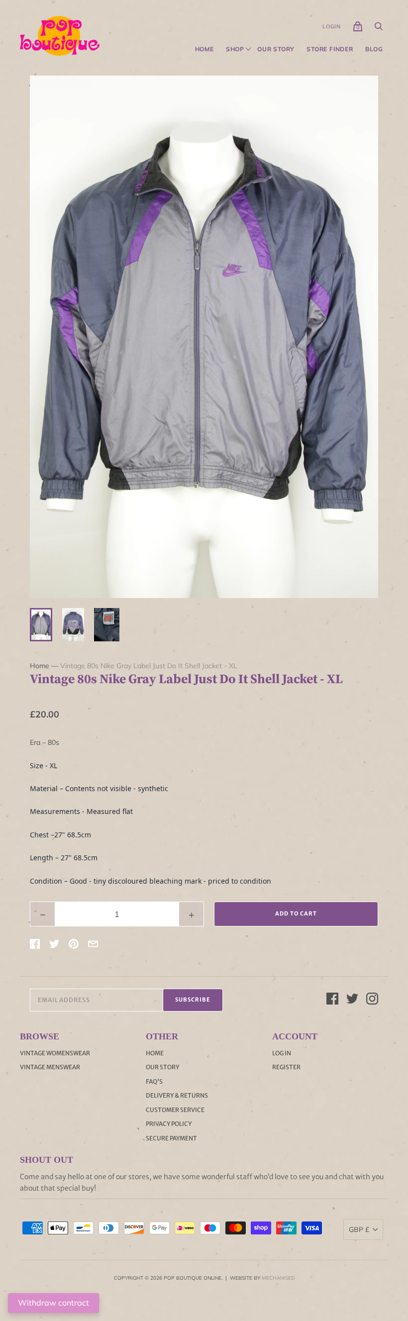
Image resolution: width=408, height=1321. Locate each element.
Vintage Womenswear (55, 1053)
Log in (281, 1053)
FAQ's (154, 1081)
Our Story (276, 49)
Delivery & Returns (177, 1095)
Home (204, 49)
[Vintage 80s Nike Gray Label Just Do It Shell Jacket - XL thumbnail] (41, 624)
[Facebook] (332, 1000)
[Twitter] (352, 1000)
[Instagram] (372, 1000)
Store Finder (329, 49)
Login (331, 26)
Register (286, 1067)
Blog (374, 49)
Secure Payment (171, 1138)
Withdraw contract (53, 1303)
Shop (235, 49)
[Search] (379, 28)
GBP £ (359, 1229)
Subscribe (192, 999)
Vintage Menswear (50, 1067)
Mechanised (278, 1278)
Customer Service (175, 1110)
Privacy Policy (169, 1123)
